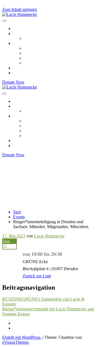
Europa (30, 48)
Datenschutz (23, 328)
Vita (27, 38)
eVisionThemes (15, 342)
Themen (20, 43)
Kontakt (20, 72)
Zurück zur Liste (37, 276)
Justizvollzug (35, 63)
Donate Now (13, 82)
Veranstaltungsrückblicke (34, 68)
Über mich (22, 33)
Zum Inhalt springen (19, 9)
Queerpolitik (34, 58)
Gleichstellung (36, 53)
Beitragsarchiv (25, 28)
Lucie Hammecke (49, 236)
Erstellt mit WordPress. (21, 337)
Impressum (22, 323)
